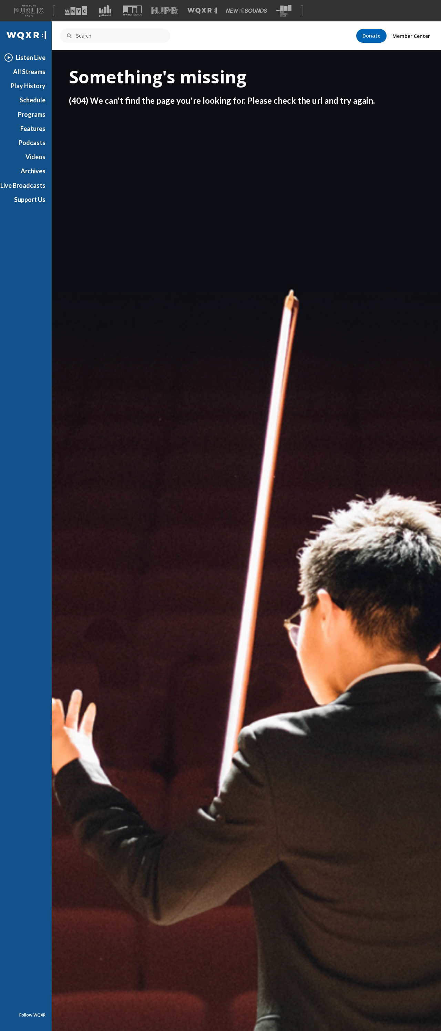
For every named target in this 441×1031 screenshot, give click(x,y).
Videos (35, 157)
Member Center (411, 36)
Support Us (29, 199)
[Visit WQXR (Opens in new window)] (202, 11)
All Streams (29, 71)
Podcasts (32, 142)
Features (32, 128)
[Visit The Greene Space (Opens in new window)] (283, 11)
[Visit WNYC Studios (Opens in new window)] (132, 11)
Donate (371, 35)
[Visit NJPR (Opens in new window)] (164, 10)
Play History (28, 86)
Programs (31, 114)
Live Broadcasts (22, 185)
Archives (33, 171)
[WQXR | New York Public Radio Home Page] (26, 35)
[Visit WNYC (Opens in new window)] (76, 10)
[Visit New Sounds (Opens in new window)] (246, 10)
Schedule (32, 100)
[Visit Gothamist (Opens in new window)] (105, 10)
